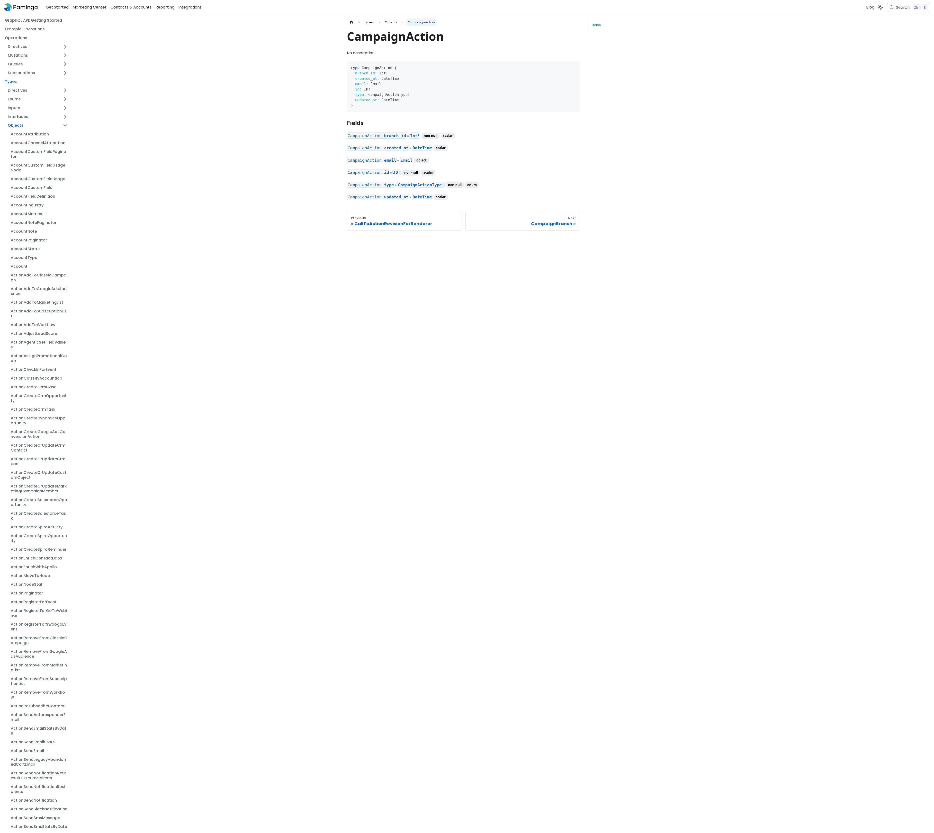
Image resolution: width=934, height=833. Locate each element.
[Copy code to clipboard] (574, 67)
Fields (596, 25)
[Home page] (351, 22)
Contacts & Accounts (131, 7)
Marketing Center (89, 7)
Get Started (57, 7)
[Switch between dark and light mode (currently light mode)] (880, 7)
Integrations (190, 7)
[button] (38, 47)
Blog (870, 7)
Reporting (164, 7)
